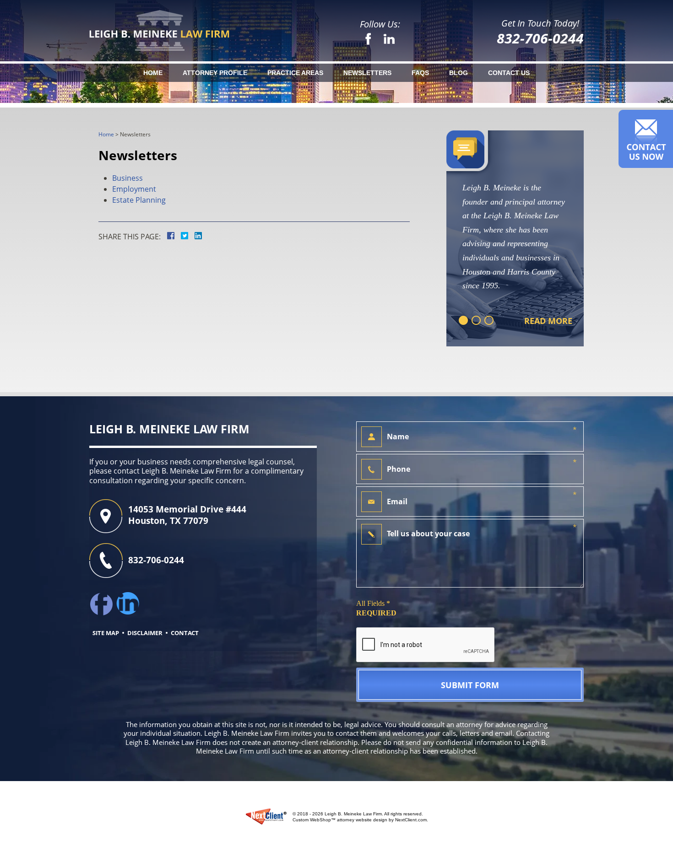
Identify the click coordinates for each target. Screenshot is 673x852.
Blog (458, 72)
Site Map (105, 633)
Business (127, 178)
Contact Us (509, 72)
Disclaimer (145, 633)
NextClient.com (411, 819)
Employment (134, 189)
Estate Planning (139, 200)
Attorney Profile (215, 72)
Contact (185, 633)
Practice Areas (295, 72)
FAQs (420, 72)
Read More (548, 321)
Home (153, 72)
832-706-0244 (540, 38)
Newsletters (367, 72)
